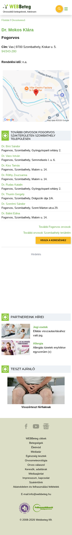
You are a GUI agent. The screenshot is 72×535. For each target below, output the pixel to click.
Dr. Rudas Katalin (12, 184)
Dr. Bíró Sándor (10, 146)
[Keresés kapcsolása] (59, 9)
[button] (26, 428)
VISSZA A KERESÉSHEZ (53, 240)
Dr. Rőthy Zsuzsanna (14, 175)
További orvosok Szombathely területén (47, 232)
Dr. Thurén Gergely (13, 194)
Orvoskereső (18, 20)
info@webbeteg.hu (40, 494)
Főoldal (5, 20)
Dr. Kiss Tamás (10, 165)
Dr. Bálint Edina (10, 213)
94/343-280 (8, 51)
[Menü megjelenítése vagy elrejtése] (66, 9)
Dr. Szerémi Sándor (13, 203)
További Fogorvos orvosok (55, 226)
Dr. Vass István (10, 155)
